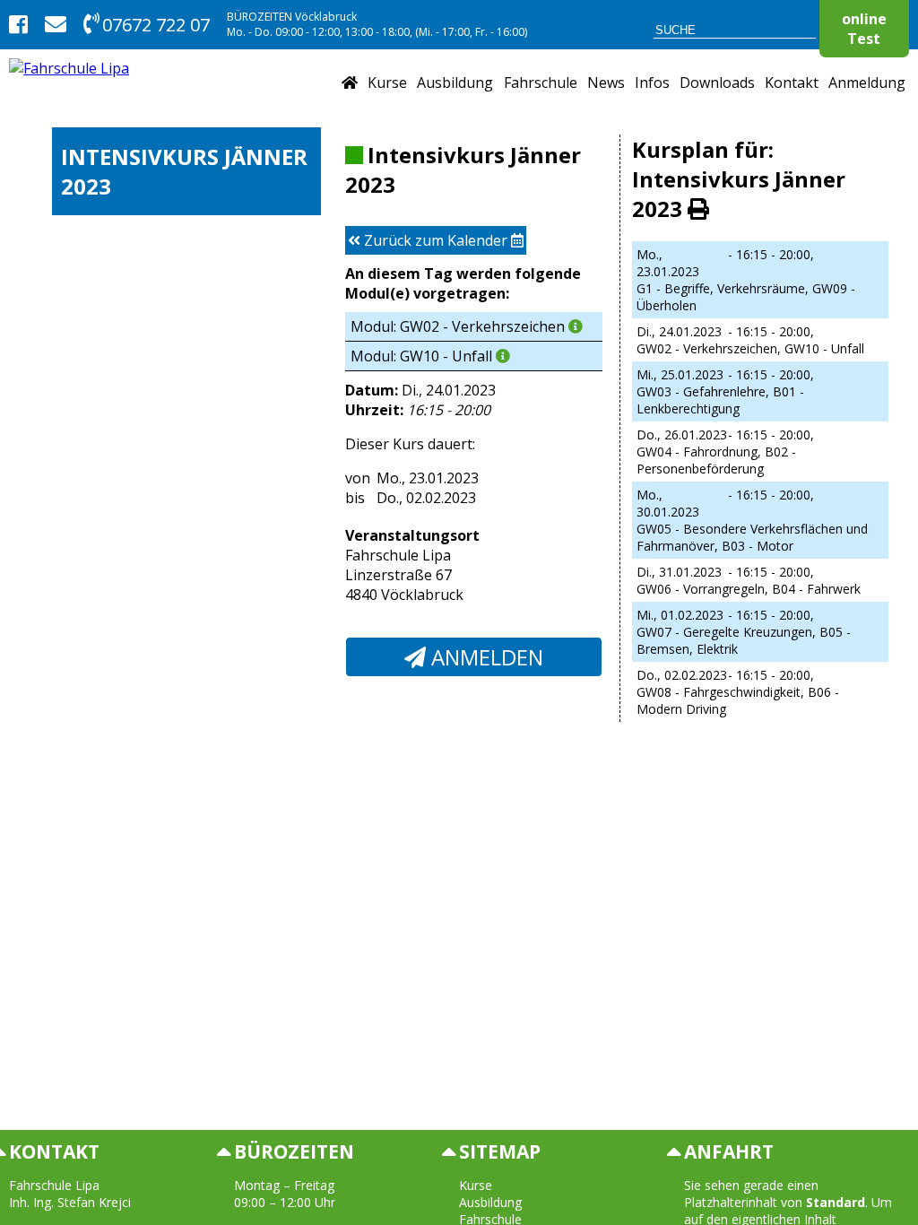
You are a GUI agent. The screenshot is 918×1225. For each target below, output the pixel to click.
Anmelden (484, 657)
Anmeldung (866, 82)
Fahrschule (540, 82)
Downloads (717, 82)
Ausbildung (455, 82)
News (606, 82)
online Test (864, 28)
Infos (652, 82)
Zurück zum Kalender (435, 240)
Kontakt (791, 82)
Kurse (387, 82)
